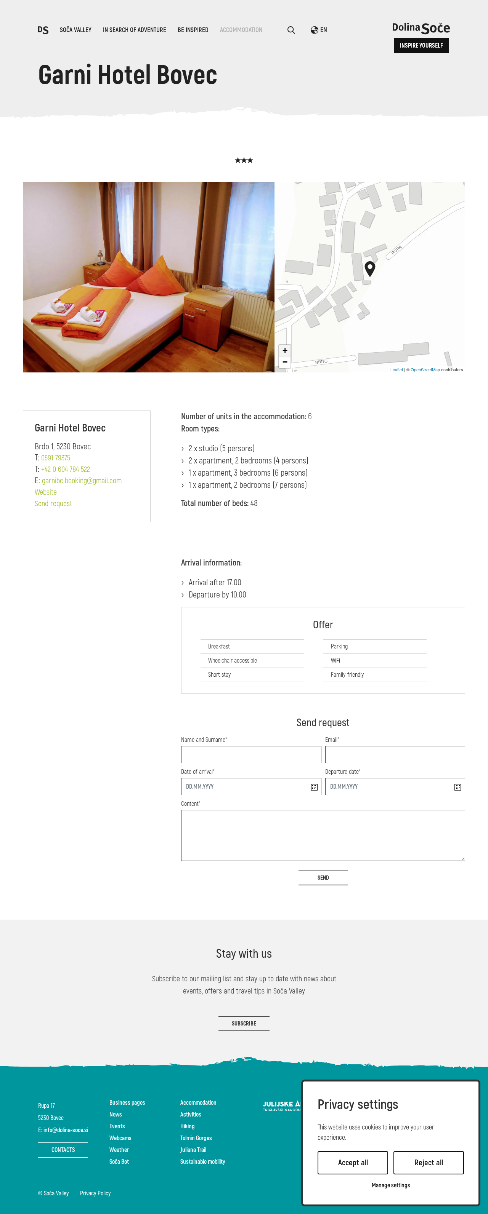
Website (46, 492)
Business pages (127, 1103)
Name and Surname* (204, 740)
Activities (190, 1115)
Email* (332, 740)
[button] (370, 269)
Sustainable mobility (202, 1162)
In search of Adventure (134, 30)
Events (117, 1126)
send (323, 878)
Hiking (187, 1126)
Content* (191, 804)
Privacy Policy (95, 1193)
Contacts (63, 1150)
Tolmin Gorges (196, 1138)
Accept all (353, 1163)
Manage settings (391, 1185)
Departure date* (343, 772)
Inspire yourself (421, 46)
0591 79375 (55, 458)
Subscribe (244, 1023)
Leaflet (396, 369)
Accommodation (241, 30)
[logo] (43, 30)
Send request (53, 503)
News (115, 1115)
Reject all (428, 1163)
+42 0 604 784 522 (65, 469)
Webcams (120, 1138)
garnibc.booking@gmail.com (82, 481)
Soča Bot (119, 1162)
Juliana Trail (193, 1150)
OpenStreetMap (425, 369)
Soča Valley (76, 30)
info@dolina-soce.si (65, 1130)
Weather (119, 1150)
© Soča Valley (53, 1193)
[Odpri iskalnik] (291, 30)
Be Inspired (193, 30)
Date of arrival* (198, 772)
